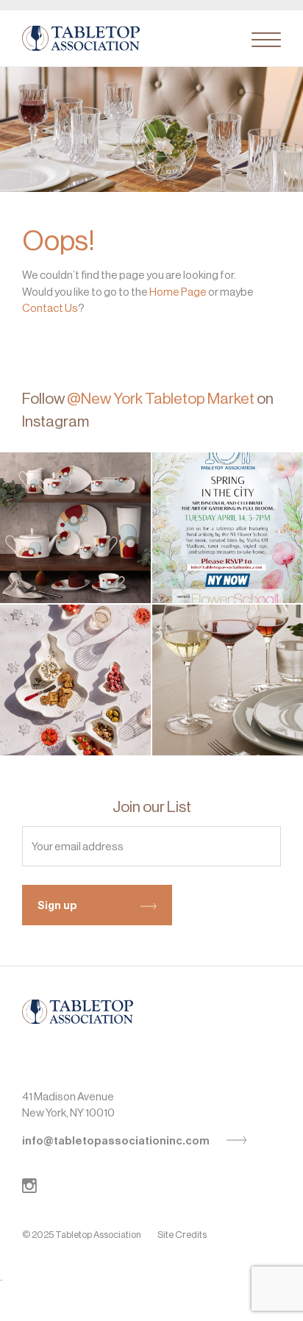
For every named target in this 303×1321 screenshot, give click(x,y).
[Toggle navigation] (266, 39)
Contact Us (50, 308)
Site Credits (182, 1234)
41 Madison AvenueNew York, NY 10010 (68, 1104)
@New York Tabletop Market (160, 398)
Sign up (57, 905)
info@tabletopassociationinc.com (117, 1140)
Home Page (178, 291)
